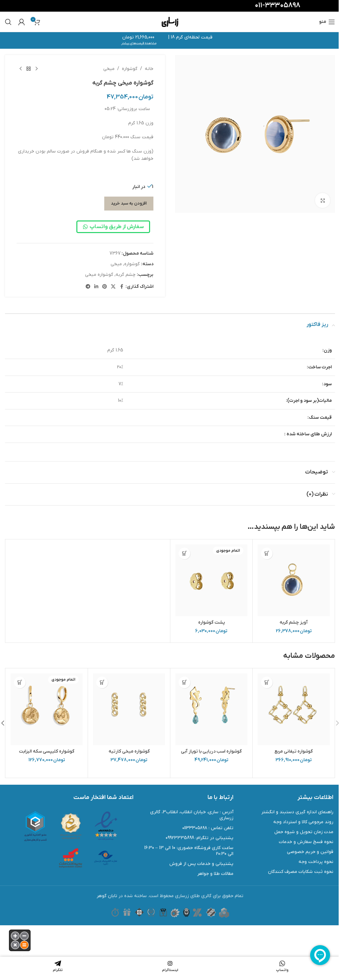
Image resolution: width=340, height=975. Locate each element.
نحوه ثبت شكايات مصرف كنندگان (300, 872)
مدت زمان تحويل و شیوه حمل (303, 832)
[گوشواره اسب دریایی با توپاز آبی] (211, 709)
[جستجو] (8, 22)
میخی (109, 69)
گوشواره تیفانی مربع (294, 751)
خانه (149, 69)
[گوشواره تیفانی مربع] (294, 709)
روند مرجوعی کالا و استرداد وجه (303, 822)
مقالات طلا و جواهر (215, 874)
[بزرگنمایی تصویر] (322, 200)
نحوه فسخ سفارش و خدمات (306, 842)
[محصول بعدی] (21, 69)
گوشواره (129, 69)
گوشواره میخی (99, 275)
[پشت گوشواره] (211, 580)
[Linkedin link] (96, 287)
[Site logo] (170, 22)
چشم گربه (125, 275)
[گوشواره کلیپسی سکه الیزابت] (47, 709)
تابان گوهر (107, 896)
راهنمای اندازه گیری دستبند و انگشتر (297, 812)
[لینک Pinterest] (104, 287)
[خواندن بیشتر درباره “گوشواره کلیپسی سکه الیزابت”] (20, 682)
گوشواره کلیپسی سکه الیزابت (46, 751)
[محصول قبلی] (37, 69)
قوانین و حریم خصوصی (310, 852)
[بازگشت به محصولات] (29, 69)
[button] (267, 553)
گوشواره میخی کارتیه (129, 751)
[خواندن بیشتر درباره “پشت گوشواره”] (184, 553)
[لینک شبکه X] (113, 287)
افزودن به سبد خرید (129, 203)
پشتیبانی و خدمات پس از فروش (201, 864)
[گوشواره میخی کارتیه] (129, 709)
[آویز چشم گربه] (294, 580)
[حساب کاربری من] (21, 22)
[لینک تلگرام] (88, 287)
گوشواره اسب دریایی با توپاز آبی (211, 751)
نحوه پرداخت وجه (315, 862)
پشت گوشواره (211, 622)
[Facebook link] (122, 287)
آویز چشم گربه (294, 622)
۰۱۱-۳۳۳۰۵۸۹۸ (277, 5)
